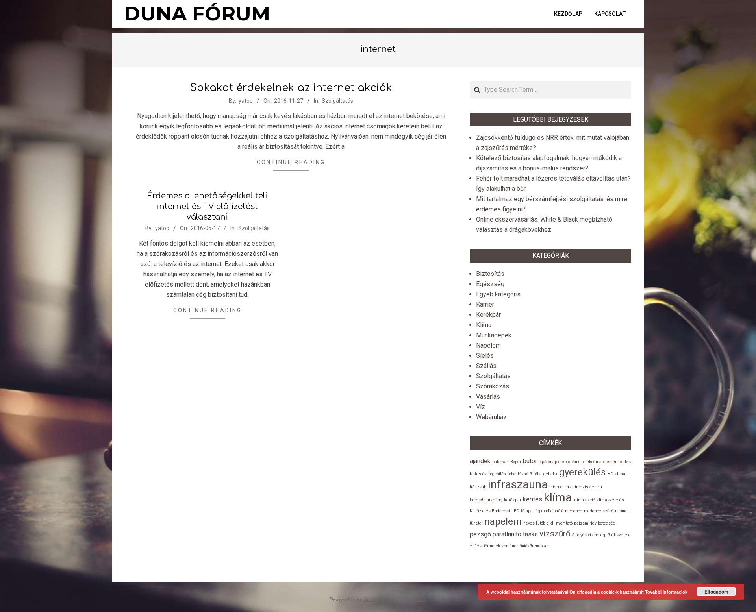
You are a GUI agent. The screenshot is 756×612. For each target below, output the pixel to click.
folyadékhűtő (520, 474)
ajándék (480, 461)
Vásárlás (488, 396)
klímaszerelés (610, 500)
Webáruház (491, 417)
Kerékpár (488, 314)
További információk (666, 592)
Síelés (485, 355)
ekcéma (594, 461)
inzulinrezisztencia (583, 487)
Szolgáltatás (337, 101)
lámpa (527, 511)
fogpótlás (497, 474)
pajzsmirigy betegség (594, 523)
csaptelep (557, 461)
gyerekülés (582, 472)
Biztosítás (490, 273)
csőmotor (576, 461)
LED (515, 511)
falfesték (478, 474)
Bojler (515, 461)
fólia (538, 474)
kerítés (532, 499)
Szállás (486, 366)
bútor (530, 461)
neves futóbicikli (538, 523)
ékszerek (620, 535)
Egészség (490, 284)
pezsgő (480, 534)
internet (556, 487)
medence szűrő (598, 511)
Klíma (483, 325)
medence (573, 511)
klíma (558, 497)
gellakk (550, 474)
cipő (543, 461)
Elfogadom (716, 591)
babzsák (500, 461)
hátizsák (478, 487)
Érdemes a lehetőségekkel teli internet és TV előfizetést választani (207, 206)
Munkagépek (493, 335)
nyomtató (564, 523)
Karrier (485, 304)
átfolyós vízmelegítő (591, 535)
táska (530, 534)
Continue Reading (291, 162)
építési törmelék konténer (494, 546)
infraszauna (518, 484)
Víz (480, 406)
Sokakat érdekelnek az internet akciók (291, 87)
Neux (368, 599)
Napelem (488, 345)
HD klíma (616, 474)
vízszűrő (555, 533)
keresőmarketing (486, 500)
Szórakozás (492, 386)
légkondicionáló (548, 511)
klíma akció (584, 500)
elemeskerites (617, 461)
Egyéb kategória (498, 294)
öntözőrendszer (534, 546)
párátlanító (507, 534)
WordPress (414, 599)
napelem (503, 521)
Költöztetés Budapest (490, 511)
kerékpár (512, 500)
